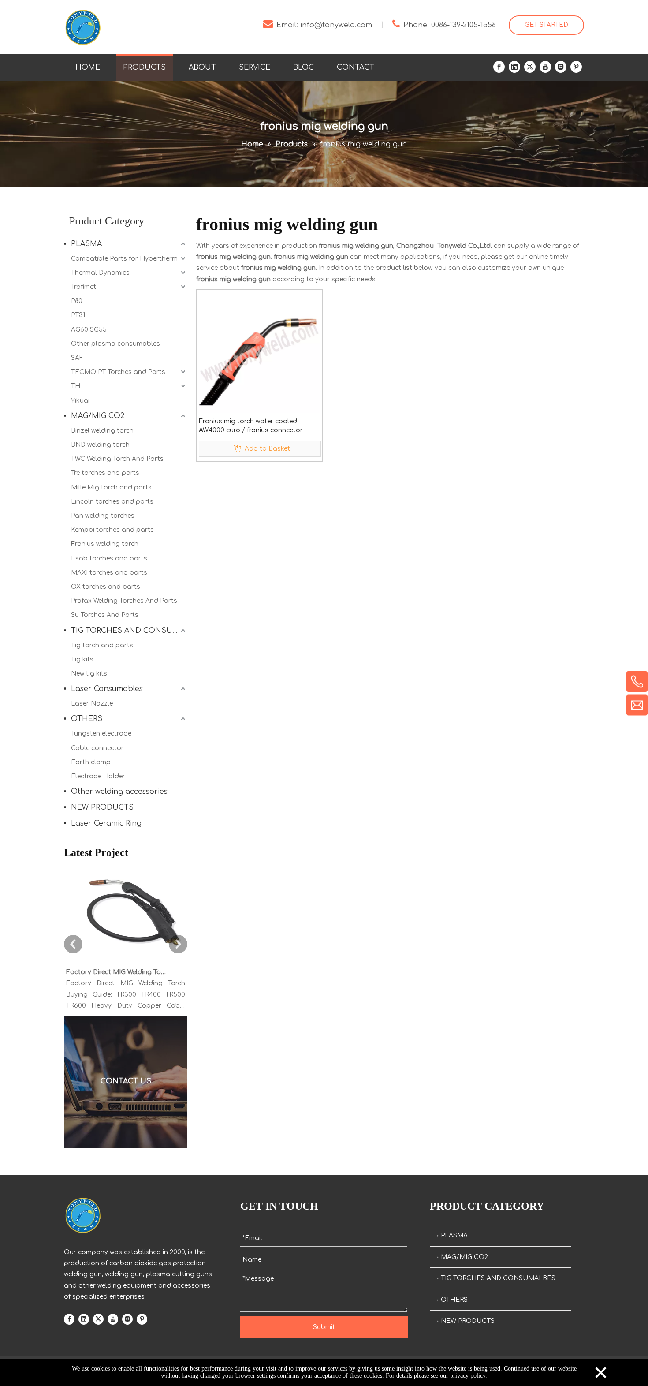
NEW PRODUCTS (102, 807)
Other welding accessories (119, 792)
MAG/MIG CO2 (97, 416)
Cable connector (97, 748)
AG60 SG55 (89, 329)
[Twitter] (530, 67)
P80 (76, 301)
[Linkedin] (514, 67)
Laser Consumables (107, 689)
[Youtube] (545, 67)
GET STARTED (546, 25)
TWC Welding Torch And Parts (117, 459)
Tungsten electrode (101, 733)
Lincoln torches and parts (112, 501)
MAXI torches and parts (109, 572)
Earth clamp (91, 762)
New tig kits (89, 673)
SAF (77, 358)
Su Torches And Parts (104, 615)
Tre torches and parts (105, 473)
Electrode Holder (98, 776)
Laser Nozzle (92, 703)
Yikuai (80, 400)
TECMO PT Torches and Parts (118, 372)
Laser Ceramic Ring (106, 823)
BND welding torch (100, 444)
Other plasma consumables (115, 343)
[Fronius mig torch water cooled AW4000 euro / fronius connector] (259, 352)
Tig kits (82, 659)
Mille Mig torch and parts (111, 487)
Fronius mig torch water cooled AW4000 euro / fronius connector (251, 425)
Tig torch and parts (102, 645)
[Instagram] (560, 67)
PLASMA (86, 244)
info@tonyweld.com (336, 25)
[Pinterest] (576, 67)
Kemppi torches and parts (112, 530)
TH (75, 386)
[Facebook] (499, 67)
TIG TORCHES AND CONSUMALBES (129, 631)
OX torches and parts (105, 586)
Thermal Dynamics (100, 272)
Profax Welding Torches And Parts (124, 601)
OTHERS (86, 719)
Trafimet (83, 287)
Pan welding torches (102, 515)
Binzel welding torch (102, 430)
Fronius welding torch (104, 544)
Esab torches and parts (109, 558)
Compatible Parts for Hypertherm (124, 258)
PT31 (78, 315)
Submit (324, 1327)
